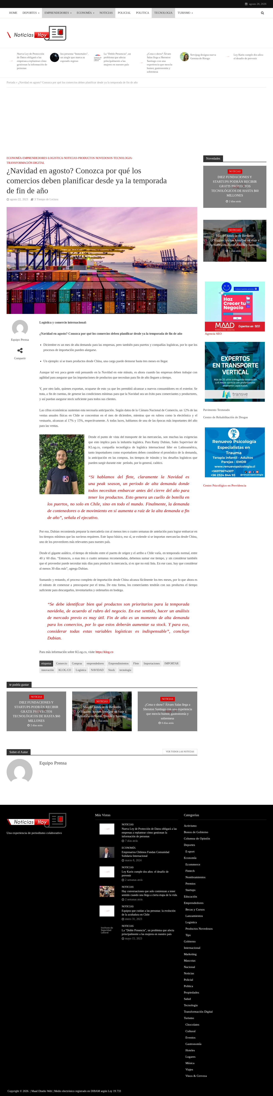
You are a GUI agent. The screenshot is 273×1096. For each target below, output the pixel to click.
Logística (81, 670)
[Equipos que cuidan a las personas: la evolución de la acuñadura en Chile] (107, 910)
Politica (142, 12)
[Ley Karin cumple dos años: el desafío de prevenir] (227, 56)
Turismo (184, 12)
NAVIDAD (97, 670)
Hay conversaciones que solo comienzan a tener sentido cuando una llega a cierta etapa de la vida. (150, 893)
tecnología (125, 670)
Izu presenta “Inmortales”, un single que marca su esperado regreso (74, 57)
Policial (124, 12)
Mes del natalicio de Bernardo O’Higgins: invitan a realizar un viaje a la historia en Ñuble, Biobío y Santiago (102, 711)
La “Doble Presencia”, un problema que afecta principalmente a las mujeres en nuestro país (117, 59)
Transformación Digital (26, 162)
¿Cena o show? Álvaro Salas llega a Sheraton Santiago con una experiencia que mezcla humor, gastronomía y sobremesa (159, 62)
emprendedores (95, 663)
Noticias (106, 12)
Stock (111, 670)
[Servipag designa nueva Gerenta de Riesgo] (184, 56)
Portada (11, 82)
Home (13, 12)
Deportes (30, 12)
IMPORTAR (171, 663)
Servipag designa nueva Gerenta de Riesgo (203, 56)
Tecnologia (163, 12)
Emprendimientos (119, 663)
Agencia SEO (213, 333)
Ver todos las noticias (180, 751)
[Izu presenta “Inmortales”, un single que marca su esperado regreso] (54, 57)
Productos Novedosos (95, 158)
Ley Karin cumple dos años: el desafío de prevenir (249, 56)
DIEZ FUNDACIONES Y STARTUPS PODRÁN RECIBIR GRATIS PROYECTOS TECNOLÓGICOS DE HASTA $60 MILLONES (36, 711)
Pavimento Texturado (216, 409)
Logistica (55, 158)
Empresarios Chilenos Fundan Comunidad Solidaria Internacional (145, 854)
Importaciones (152, 663)
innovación (47, 670)
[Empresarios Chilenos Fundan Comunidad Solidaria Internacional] (107, 852)
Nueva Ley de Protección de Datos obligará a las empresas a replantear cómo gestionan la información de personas (32, 61)
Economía (84, 12)
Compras (77, 663)
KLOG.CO (65, 670)
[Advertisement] (136, 119)
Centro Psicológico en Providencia (224, 485)
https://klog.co (104, 652)
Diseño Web (45, 1091)
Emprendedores (57, 12)
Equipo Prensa (20, 339)
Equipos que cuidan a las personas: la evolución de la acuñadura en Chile (148, 912)
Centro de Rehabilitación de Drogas (225, 417)
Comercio (61, 663)
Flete (136, 663)
